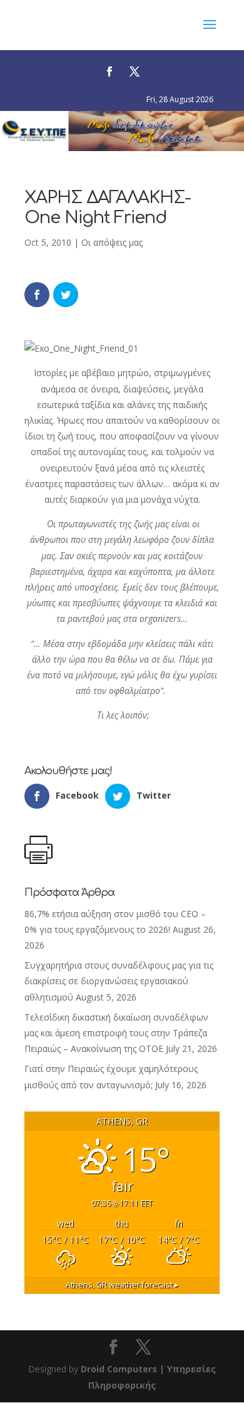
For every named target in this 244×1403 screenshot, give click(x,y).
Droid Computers (119, 1369)
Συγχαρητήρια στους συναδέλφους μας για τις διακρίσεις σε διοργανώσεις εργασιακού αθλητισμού (118, 980)
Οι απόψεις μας (112, 242)
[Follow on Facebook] (109, 71)
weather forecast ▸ (122, 1285)
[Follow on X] (135, 71)
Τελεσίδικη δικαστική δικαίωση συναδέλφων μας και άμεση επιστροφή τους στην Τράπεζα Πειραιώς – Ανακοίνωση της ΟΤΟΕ (116, 1032)
